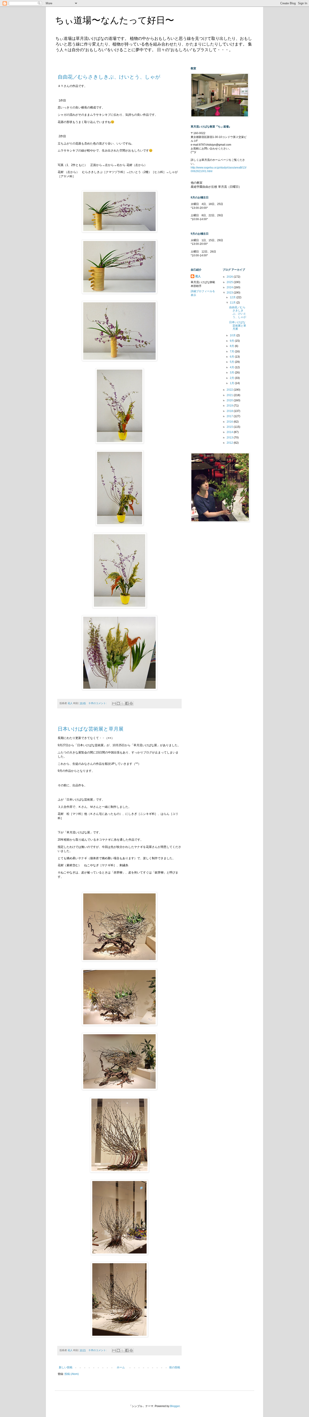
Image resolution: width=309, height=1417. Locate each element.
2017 (230, 416)
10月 (233, 335)
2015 (230, 426)
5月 (232, 361)
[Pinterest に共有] (131, 703)
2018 (230, 411)
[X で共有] (122, 703)
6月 (232, 356)
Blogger (175, 1406)
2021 (230, 395)
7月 (232, 351)
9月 (232, 340)
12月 (233, 297)
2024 (230, 287)
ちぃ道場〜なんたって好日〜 (114, 20)
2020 (230, 400)
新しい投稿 (65, 1367)
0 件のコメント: (98, 703)
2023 (230, 292)
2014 (230, 432)
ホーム (121, 1367)
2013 (230, 437)
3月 (232, 372)
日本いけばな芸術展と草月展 (91, 729)
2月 (232, 378)
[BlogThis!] (118, 703)
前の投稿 (174, 1367)
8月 (232, 346)
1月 (232, 383)
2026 (230, 276)
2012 (230, 442)
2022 (230, 389)
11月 (233, 302)
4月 (232, 367)
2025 (230, 282)
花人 (198, 276)
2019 (230, 405)
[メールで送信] (114, 703)
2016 (230, 421)
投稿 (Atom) (71, 1374)
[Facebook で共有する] (127, 703)
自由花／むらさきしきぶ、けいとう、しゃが (109, 77)
